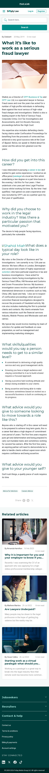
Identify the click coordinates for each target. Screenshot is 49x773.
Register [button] (41, 11)
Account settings (9, 748)
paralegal (17, 176)
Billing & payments (9, 742)
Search (24, 27)
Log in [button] (30, 11)
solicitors (6, 272)
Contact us (6, 725)
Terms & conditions (10, 731)
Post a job (25, 4)
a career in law (34, 170)
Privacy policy (7, 737)
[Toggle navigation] (4, 11)
